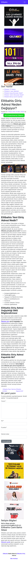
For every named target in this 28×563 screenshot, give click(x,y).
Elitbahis (4, 2)
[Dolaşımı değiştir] (24, 2)
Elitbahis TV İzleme (9, 89)
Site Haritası (14, 558)
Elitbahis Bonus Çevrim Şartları (13, 97)
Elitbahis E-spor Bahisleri (11, 91)
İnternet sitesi (5, 434)
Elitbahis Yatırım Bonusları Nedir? (14, 95)
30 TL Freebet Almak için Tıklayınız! (14, 115)
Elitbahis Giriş (21, 553)
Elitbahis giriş (5, 321)
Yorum (3, 401)
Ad (2, 420)
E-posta (4, 427)
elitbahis (3, 113)
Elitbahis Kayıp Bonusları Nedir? (13, 93)
